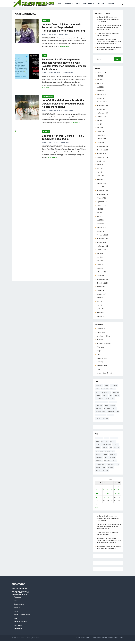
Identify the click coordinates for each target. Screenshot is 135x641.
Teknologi (100, 362)
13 (108, 493)
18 (100, 497)
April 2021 (100, 309)
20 (108, 497)
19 (104, 497)
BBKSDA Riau (114, 385)
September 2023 (102, 202)
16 (119, 493)
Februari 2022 (101, 272)
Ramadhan (111, 411)
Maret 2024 (101, 179)
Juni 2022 (100, 257)
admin (44, 34)
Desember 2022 (102, 235)
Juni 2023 (100, 213)
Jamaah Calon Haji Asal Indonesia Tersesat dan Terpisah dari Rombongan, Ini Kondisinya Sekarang (63, 27)
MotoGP (98, 402)
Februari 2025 (101, 139)
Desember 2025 (102, 102)
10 (97, 493)
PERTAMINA (99, 408)
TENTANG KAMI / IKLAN (19, 588)
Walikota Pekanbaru (102, 418)
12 (104, 493)
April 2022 (100, 264)
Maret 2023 (101, 224)
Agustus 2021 (101, 294)
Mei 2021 (100, 305)
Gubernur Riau (106, 392)
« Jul (96, 507)
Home (60, 3)
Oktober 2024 (101, 154)
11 (100, 493)
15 (115, 493)
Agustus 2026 (101, 72)
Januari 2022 (101, 276)
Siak (104, 415)
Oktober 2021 (101, 287)
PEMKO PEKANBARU (110, 405)
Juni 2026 (100, 80)
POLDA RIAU (107, 408)
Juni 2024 (100, 168)
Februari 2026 (101, 94)
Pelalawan (99, 405)
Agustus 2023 (101, 205)
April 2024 (100, 176)
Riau (78, 3)
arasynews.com (21, 638)
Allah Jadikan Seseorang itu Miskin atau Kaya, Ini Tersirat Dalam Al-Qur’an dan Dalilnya (109, 27)
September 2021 (102, 290)
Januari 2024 (101, 187)
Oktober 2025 (101, 109)
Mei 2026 (100, 83)
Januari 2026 (101, 98)
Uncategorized (102, 365)
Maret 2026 (101, 91)
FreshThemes (36, 638)
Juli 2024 (100, 165)
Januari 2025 (101, 142)
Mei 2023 (100, 216)
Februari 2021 (101, 316)
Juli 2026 (100, 76)
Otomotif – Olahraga (103, 343)
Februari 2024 (101, 183)
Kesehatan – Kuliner (103, 336)
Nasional (101, 3)
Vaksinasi (110, 415)
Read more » (64, 46)
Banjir (106, 385)
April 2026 (100, 87)
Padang (105, 402)
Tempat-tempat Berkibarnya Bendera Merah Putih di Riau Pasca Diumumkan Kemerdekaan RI (109, 41)
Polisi (114, 408)
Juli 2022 (100, 253)
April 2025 (100, 131)
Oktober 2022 (101, 242)
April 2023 (100, 220)
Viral (44, 55)
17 (97, 497)
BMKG (97, 389)
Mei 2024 (100, 172)
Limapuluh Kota (109, 398)
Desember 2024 (102, 146)
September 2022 (102, 246)
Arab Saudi (99, 385)
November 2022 (102, 239)
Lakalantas (99, 398)
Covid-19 (112, 389)
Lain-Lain (111, 3)
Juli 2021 (100, 298)
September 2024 (102, 157)
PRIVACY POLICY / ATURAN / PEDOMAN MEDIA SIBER (108, 638)
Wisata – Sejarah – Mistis (105, 373)
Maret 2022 (101, 268)
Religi (99, 351)
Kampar (98, 395)
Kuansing (116, 395)
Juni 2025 (100, 124)
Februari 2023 (101, 227)
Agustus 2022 (101, 250)
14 (111, 493)
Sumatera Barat (89, 3)
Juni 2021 (100, 301)
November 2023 (102, 194)
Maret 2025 (101, 135)
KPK (111, 395)
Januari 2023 (101, 231)
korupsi (105, 395)
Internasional (48, 96)
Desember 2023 (102, 190)
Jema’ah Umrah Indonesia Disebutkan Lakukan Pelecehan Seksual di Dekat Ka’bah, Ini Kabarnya (63, 103)
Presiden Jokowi (101, 411)
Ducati (98, 392)
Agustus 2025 (101, 117)
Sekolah (98, 415)
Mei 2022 (100, 261)
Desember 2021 (102, 279)
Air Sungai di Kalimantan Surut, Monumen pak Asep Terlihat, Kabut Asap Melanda (108, 19)
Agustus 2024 (101, 161)
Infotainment (101, 328)
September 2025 (102, 113)
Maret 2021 (101, 312)
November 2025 (102, 105)
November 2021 (102, 283)
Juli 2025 (100, 120)
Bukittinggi (104, 389)
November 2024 (102, 150)
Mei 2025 (100, 128)
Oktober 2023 (101, 198)
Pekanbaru (69, 3)
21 (111, 497)
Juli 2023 (100, 209)
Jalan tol (116, 392)
